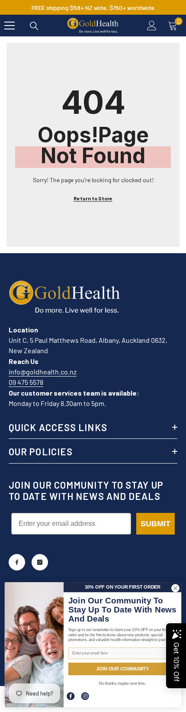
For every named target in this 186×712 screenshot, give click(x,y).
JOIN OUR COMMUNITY (122, 668)
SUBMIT (155, 523)
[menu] (9, 25)
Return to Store (93, 198)
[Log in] (152, 25)
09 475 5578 (26, 382)
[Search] (34, 26)
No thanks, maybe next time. (122, 683)
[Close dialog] (175, 588)
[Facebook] (17, 562)
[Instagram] (40, 562)
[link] (70, 696)
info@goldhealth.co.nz (43, 371)
